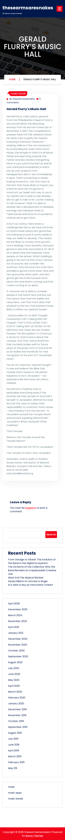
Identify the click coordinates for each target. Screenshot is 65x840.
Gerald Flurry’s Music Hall (39, 79)
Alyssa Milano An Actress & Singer (28, 581)
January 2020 (16, 703)
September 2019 (17, 727)
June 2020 (14, 674)
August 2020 (15, 662)
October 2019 (16, 721)
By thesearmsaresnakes (22, 98)
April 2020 (14, 686)
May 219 (12, 768)
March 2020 (15, 691)
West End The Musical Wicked (25, 577)
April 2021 (13, 627)
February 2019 (16, 762)
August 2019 (15, 733)
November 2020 (17, 644)
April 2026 (14, 603)
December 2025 (17, 609)
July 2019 (13, 739)
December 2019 (17, 709)
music (11, 787)
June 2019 (13, 744)
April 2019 (13, 750)
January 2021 (15, 633)
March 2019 (14, 756)
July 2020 (13, 668)
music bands (18, 93)
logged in (30, 508)
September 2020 (18, 656)
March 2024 (15, 615)
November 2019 (17, 715)
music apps (15, 792)
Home (12, 79)
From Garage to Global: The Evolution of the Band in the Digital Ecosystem (32, 561)
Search (51, 534)
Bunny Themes (34, 835)
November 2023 (17, 621)
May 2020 (13, 680)
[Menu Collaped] (60, 9)
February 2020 (16, 697)
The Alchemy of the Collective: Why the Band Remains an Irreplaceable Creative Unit (32, 570)
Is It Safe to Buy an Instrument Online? (30, 585)
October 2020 (16, 650)
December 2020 (17, 639)
